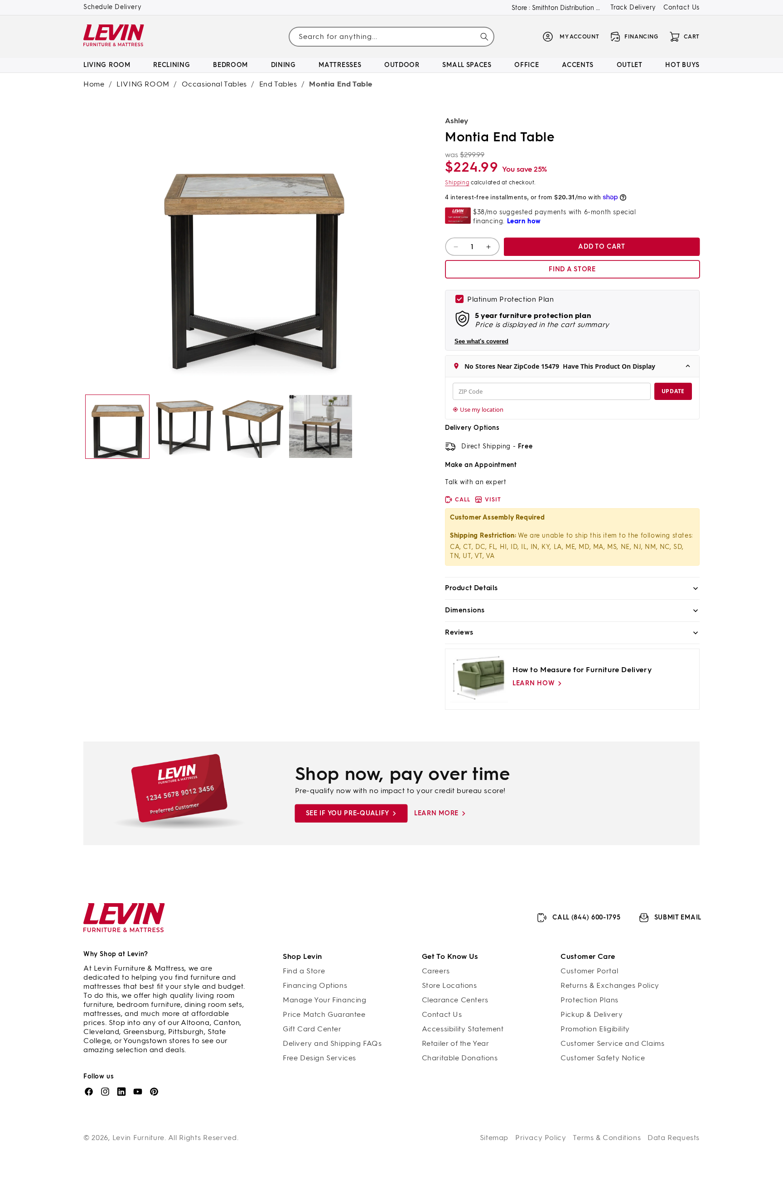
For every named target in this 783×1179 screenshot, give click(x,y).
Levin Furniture (138, 1137)
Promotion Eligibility (595, 1029)
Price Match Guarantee (324, 1014)
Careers (436, 971)
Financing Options (315, 985)
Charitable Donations (460, 1058)
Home (93, 84)
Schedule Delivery (112, 7)
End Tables (278, 84)
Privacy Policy (540, 1137)
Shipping (457, 182)
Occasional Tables (214, 84)
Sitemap (494, 1137)
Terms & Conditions (607, 1137)
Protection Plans (590, 1000)
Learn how (533, 683)
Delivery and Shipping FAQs (332, 1043)
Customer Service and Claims (612, 1043)
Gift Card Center (312, 1029)
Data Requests (674, 1137)
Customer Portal (589, 971)
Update (673, 391)
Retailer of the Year (455, 1043)
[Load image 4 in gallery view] (321, 426)
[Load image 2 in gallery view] (185, 426)
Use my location (481, 409)
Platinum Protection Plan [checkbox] (510, 299)
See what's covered (481, 341)
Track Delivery (633, 7)
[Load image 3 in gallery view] (253, 426)
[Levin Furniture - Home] (114, 37)
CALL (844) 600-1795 (586, 917)
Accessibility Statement (463, 1029)
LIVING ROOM (142, 84)
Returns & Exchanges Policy (610, 985)
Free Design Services (319, 1058)
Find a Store (304, 971)
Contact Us (681, 7)
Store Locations (449, 985)
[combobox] (391, 36)
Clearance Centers (455, 1000)
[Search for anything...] (484, 37)
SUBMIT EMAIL (677, 917)
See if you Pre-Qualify (347, 813)
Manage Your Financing (325, 1000)
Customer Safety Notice (603, 1058)
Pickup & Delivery (592, 1014)
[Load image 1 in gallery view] (117, 426)
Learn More (436, 813)
